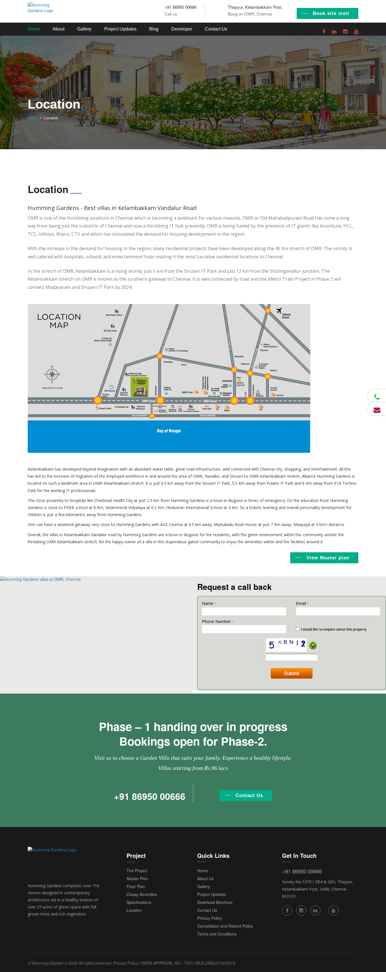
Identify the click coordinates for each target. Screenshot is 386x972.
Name (209, 603)
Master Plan (137, 878)
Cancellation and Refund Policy (225, 926)
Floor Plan (136, 886)
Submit (291, 673)
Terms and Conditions (217, 934)
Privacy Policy (209, 918)
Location (134, 910)
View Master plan (327, 557)
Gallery (84, 29)
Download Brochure (215, 902)
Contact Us (216, 29)
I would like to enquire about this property (334, 629)
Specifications (139, 902)
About (58, 29)
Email (302, 603)
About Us (205, 878)
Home (34, 29)
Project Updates (120, 29)
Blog (154, 29)
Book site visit (331, 13)
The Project (137, 870)
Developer (181, 29)
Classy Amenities (142, 894)
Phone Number (218, 621)
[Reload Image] (313, 645)
